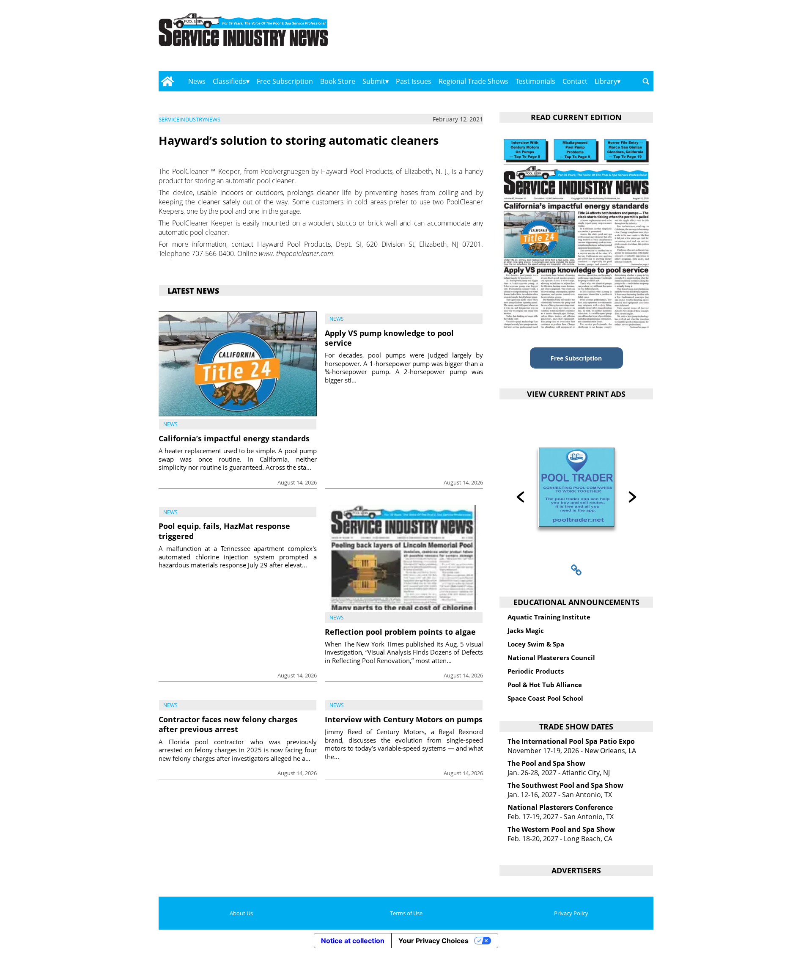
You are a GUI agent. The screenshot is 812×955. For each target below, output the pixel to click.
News (197, 81)
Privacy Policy (571, 913)
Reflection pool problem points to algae (400, 632)
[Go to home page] (167, 81)
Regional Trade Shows (473, 81)
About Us (241, 913)
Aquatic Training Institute (549, 617)
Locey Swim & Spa (536, 644)
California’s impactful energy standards (234, 438)
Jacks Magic (526, 630)
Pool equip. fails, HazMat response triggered (224, 531)
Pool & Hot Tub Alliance (545, 684)
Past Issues (413, 81)
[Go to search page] (645, 81)
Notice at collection (352, 940)
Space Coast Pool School (545, 698)
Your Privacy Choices (433, 940)
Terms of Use (406, 913)
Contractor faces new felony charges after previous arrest (228, 724)
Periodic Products (536, 671)
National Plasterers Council (551, 657)
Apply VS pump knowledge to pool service (389, 338)
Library (606, 81)
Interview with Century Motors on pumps (404, 719)
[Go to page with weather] (579, 38)
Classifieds (229, 81)
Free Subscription (285, 81)
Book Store (337, 81)
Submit (373, 81)
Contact (574, 81)
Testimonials (535, 81)
